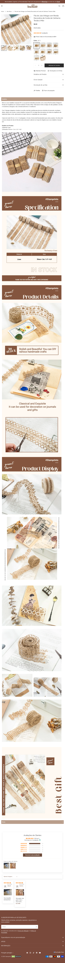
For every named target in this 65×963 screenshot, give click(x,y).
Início (2, 11)
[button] (37, 33)
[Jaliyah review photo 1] (8, 892)
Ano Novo (9, 11)
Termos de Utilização (23, 930)
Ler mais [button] (18, 903)
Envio (3, 822)
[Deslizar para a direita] (27, 29)
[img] (7, 882)
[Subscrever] (36, 926)
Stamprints (8, 956)
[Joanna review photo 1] (20, 892)
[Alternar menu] (1, 6)
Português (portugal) (6, 952)
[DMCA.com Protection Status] (16, 956)
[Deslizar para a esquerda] (5, 29)
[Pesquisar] (59, 6)
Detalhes (4, 99)
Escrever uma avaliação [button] (32, 855)
